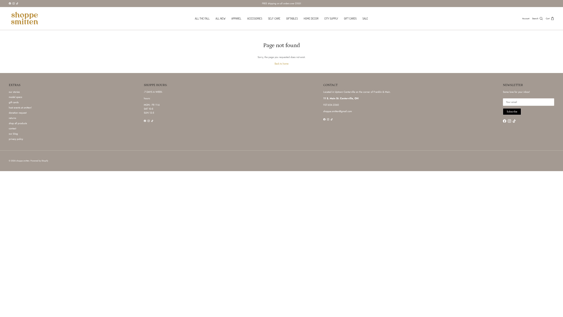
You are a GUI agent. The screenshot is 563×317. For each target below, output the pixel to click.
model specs (15, 97)
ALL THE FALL (202, 18)
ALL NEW (220, 18)
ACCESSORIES (254, 18)
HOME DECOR (311, 18)
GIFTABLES (292, 18)
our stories (14, 92)
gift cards (14, 102)
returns (12, 118)
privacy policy (16, 139)
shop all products (18, 123)
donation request (18, 112)
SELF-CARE (274, 18)
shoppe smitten (22, 160)
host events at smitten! (20, 107)
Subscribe (512, 111)
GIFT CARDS (350, 18)
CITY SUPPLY (331, 18)
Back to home (282, 63)
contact (12, 128)
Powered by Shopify (39, 160)
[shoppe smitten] (24, 18)
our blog (13, 133)
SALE (365, 18)
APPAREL (236, 18)
